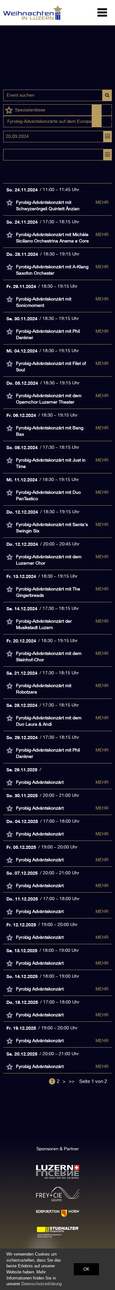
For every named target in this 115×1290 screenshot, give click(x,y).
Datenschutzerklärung (41, 1283)
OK (86, 1269)
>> (71, 1081)
